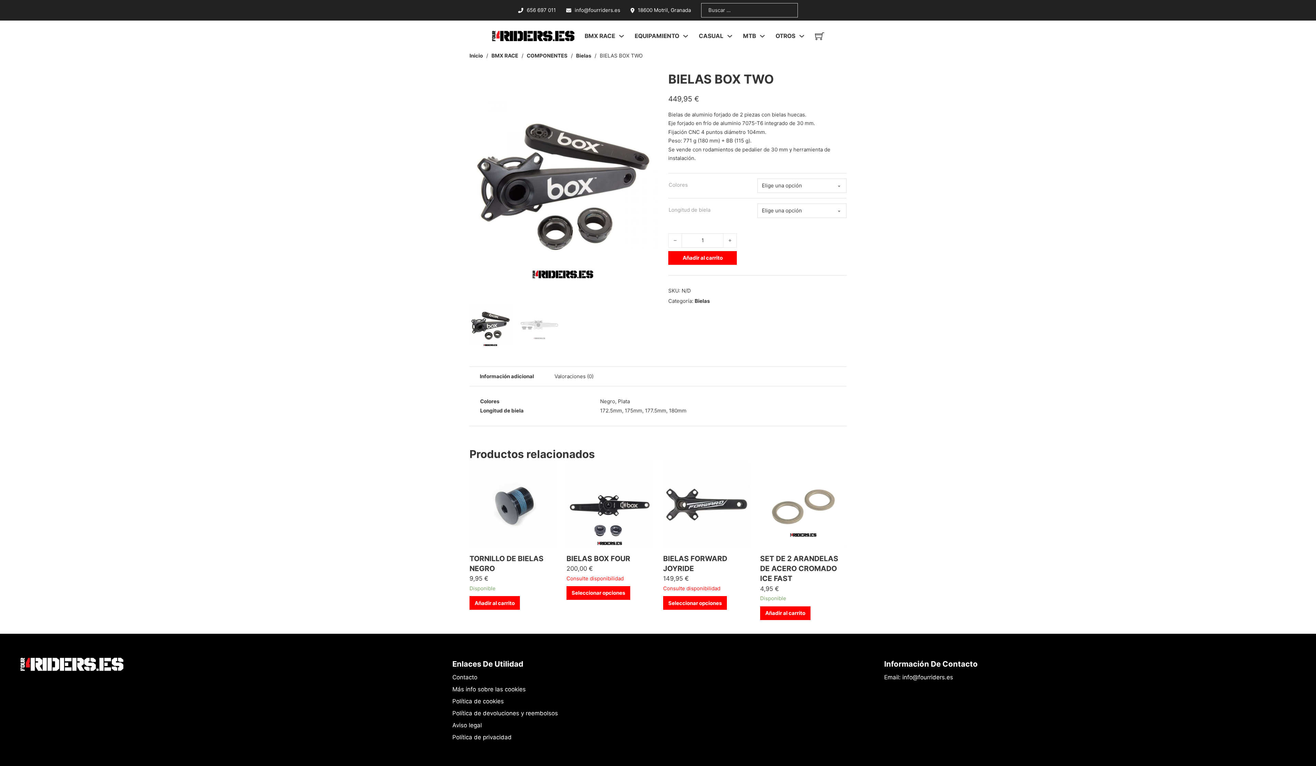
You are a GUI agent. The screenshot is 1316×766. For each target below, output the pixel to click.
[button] (649, 80)
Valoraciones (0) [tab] (574, 376)
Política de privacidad (482, 737)
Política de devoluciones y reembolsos (505, 713)
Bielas (583, 55)
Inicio (476, 55)
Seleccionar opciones (598, 593)
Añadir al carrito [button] (495, 603)
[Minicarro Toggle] (819, 36)
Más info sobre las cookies (489, 689)
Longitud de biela (689, 210)
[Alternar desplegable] (621, 36)
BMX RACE (504, 55)
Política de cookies (478, 701)
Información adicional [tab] (507, 376)
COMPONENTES (547, 55)
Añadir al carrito (703, 258)
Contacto (464, 677)
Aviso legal (467, 725)
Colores (678, 185)
